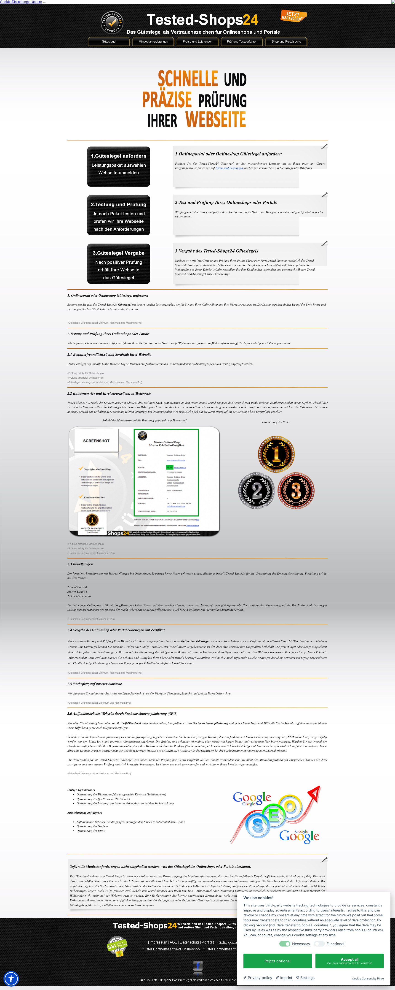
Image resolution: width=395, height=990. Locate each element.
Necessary (301, 944)
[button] (11, 978)
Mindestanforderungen (153, 41)
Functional (335, 944)
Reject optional (277, 961)
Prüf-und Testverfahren (242, 41)
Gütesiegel (109, 41)
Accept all (349, 961)
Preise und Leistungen (197, 41)
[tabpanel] (250, 160)
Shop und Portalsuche (286, 41)
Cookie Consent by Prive (368, 978)
